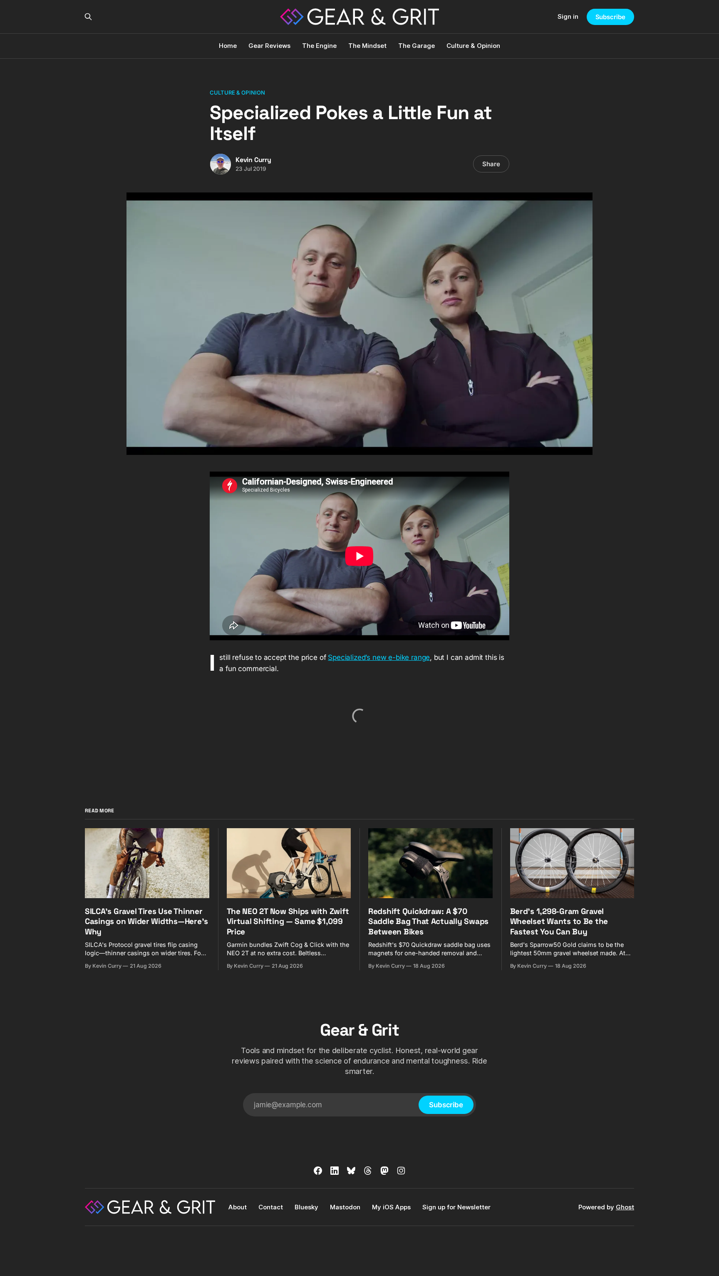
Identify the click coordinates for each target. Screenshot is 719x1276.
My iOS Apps (391, 1207)
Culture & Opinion (473, 46)
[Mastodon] (384, 1170)
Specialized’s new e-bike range (379, 657)
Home (228, 46)
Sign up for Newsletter (456, 1207)
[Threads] (368, 1170)
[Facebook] (318, 1170)
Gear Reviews (269, 46)
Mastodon (345, 1207)
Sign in (568, 16)
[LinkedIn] (334, 1170)
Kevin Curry (253, 159)
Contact (270, 1207)
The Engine (319, 46)
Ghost (625, 1207)
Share (491, 164)
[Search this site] (88, 16)
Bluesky (306, 1207)
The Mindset (367, 46)
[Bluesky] (351, 1170)
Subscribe (610, 17)
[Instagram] (401, 1170)
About (237, 1207)
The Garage (416, 46)
